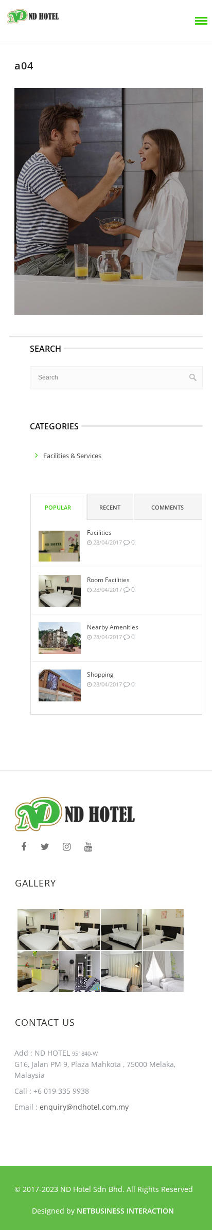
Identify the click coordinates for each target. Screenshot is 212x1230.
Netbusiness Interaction (125, 1211)
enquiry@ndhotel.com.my (83, 1107)
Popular (58, 507)
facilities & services (72, 455)
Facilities (99, 532)
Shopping (100, 674)
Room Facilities (108, 579)
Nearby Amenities (112, 627)
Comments (167, 507)
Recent (109, 507)
